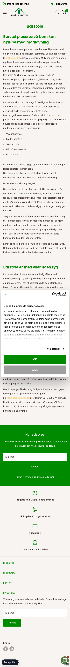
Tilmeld (35, 466)
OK (35, 359)
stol (54, 115)
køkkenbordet (13, 58)
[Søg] (57, 12)
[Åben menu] (5, 12)
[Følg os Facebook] (5, 648)
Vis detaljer (53, 348)
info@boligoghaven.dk (18, 398)
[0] (64, 12)
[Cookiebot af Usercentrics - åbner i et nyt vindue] (52, 294)
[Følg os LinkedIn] (11, 648)
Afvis (35, 370)
